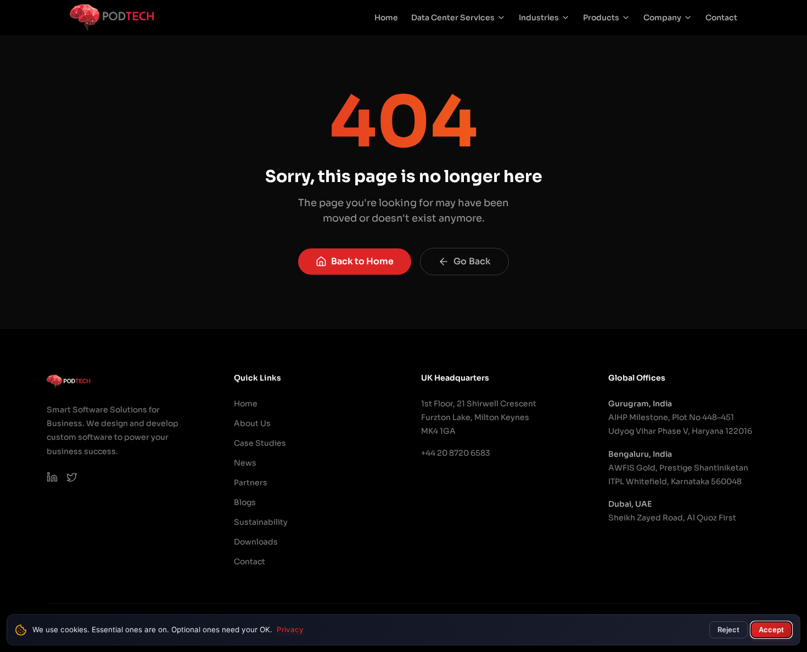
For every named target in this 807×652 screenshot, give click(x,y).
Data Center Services (453, 17)
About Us (252, 423)
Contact (721, 17)
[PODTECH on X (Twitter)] (71, 477)
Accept (771, 629)
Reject (728, 629)
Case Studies (260, 443)
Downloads (256, 542)
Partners (250, 482)
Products (601, 17)
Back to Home (362, 261)
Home (386, 17)
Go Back (472, 261)
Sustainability (261, 522)
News (245, 463)
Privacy (290, 629)
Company (662, 17)
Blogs (245, 502)
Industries (539, 17)
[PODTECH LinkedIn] (52, 477)
